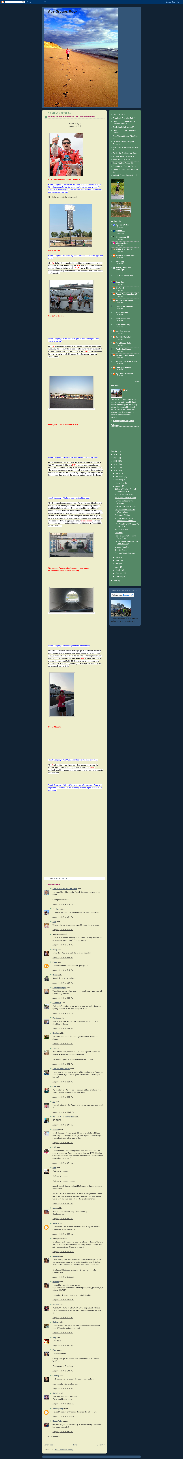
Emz (54, 1350)
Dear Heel (119, 533)
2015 (115, 455)
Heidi (55, 975)
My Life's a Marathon (124, 374)
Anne (55, 1208)
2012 (115, 464)
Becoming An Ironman (125, 355)
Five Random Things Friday (125, 506)
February (119, 573)
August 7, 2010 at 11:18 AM (63, 1416)
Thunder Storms (121, 550)
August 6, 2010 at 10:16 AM (63, 1252)
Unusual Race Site (122, 547)
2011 (115, 467)
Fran (54, 1168)
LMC (54, 1147)
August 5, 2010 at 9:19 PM (63, 1082)
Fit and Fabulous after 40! (126, 294)
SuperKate (120, 282)
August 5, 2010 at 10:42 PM (63, 1112)
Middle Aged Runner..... (125, 249)
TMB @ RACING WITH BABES (65, 889)
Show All (137, 381)
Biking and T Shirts (122, 515)
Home (74, 1445)
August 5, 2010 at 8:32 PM (63, 1044)
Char (54, 1086)
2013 (115, 461)
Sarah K (56, 1223)
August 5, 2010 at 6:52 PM (63, 1013)
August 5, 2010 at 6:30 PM (63, 998)
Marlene (56, 1305)
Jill (54, 1102)
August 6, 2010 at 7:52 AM (63, 1204)
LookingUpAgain (59, 988)
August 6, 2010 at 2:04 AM (63, 1125)
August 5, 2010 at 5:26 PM (63, 904)
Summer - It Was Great (124, 494)
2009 (115, 581)
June (117, 561)
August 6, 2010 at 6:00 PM (63, 1371)
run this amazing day (124, 300)
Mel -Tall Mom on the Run (63, 1117)
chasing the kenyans (124, 306)
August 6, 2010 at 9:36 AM (63, 1234)
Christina (56, 1393)
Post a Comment (53, 1436)
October (118, 480)
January (118, 576)
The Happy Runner (123, 368)
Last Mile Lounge (123, 331)
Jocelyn (56, 909)
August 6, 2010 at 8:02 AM (63, 1219)
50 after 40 (120, 288)
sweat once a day (123, 319)
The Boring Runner (123, 349)
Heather (56, 1033)
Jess (54, 922)
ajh (127, 390)
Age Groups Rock (62, 11)
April (117, 567)
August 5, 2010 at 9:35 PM (63, 1097)
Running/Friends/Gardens (125, 553)
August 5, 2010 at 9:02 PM (63, 1064)
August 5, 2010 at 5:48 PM (63, 945)
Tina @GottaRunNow (61, 1069)
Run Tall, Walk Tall (123, 337)
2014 (115, 458)
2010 (115, 471)
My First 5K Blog (122, 225)
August (118, 486)
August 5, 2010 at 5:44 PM (63, 930)
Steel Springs (58, 1409)
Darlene (56, 1256)
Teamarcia (57, 1003)
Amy (54, 1337)
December (119, 473)
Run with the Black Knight (126, 361)
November (119, 477)
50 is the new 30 (122, 237)
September (119, 483)
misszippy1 (120, 261)
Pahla (55, 962)
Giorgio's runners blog (125, 255)
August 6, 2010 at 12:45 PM (63, 1300)
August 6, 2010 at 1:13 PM (63, 1318)
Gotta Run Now (122, 313)
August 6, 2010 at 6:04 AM (63, 1163)
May (117, 564)
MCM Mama (120, 231)
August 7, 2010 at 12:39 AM (63, 1404)
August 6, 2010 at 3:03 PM (63, 1346)
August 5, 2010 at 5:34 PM (63, 917)
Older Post (101, 1445)
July (117, 557)
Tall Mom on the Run (124, 276)
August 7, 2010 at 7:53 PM (63, 1432)
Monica (56, 1018)
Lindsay (56, 1376)
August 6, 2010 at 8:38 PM (63, 1389)
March (118, 570)
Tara (54, 1048)
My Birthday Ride (121, 529)
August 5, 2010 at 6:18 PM (63, 970)
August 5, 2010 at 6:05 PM (63, 958)
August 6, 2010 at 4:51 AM (63, 1143)
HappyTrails (57, 1421)
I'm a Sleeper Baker (124, 343)
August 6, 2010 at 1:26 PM (63, 1333)
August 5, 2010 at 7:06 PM (63, 1029)
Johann (56, 1130)
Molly (55, 950)
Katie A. (56, 1322)
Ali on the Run (122, 243)
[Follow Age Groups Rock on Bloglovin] (122, 596)
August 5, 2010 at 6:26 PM (63, 983)
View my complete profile (123, 421)
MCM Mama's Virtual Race (125, 498)
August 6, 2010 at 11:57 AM (63, 1277)
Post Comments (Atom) (64, 1450)
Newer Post (48, 1445)
